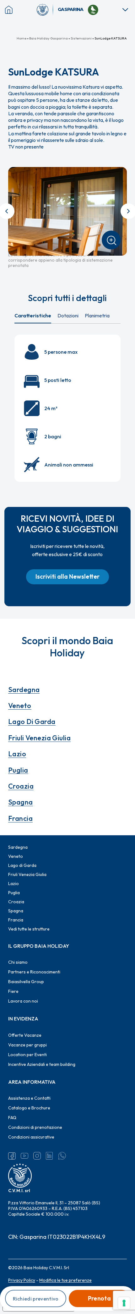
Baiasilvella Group (26, 981)
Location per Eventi (27, 1054)
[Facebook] (12, 1156)
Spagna (20, 802)
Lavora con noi (23, 1001)
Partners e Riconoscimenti (34, 972)
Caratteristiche (32, 315)
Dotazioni (67, 315)
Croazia (21, 786)
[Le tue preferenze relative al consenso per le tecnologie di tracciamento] (124, 1303)
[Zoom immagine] (111, 240)
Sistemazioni (81, 38)
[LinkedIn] (49, 1156)
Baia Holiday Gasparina (48, 38)
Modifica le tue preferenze (65, 1280)
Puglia (18, 770)
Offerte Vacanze (24, 1035)
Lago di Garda (32, 721)
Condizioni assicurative (31, 1137)
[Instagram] (37, 1156)
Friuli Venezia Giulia (39, 737)
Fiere (13, 991)
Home (21, 38)
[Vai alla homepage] (45, 10)
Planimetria (97, 315)
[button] (67, 576)
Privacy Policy (21, 1280)
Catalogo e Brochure (29, 1108)
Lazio (17, 753)
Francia (20, 818)
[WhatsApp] (62, 1156)
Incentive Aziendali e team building (41, 1064)
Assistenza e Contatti (29, 1098)
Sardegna (24, 689)
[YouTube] (24, 1156)
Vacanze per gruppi (27, 1045)
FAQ (12, 1117)
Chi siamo (18, 962)
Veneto (19, 705)
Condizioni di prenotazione (35, 1127)
